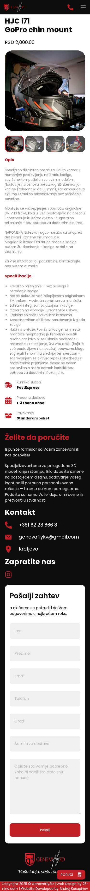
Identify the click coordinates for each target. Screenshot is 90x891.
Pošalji (45, 830)
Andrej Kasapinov (74, 888)
